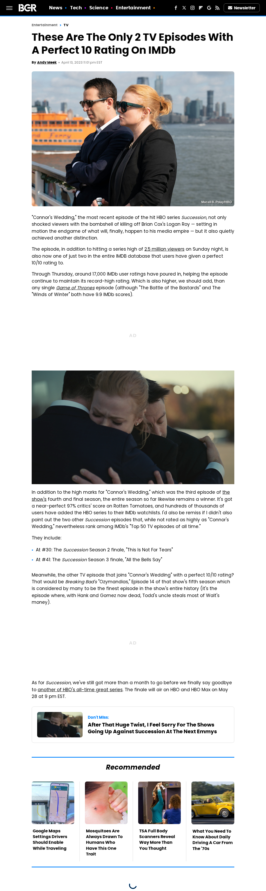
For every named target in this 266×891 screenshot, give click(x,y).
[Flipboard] (201, 8)
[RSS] (217, 8)
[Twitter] (184, 8)
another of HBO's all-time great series (80, 690)
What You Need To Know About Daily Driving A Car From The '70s (212, 839)
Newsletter (244, 7)
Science (98, 8)
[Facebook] (176, 8)
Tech (76, 8)
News (55, 8)
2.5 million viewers (164, 249)
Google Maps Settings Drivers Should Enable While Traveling (50, 839)
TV (66, 25)
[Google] (209, 8)
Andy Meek (47, 62)
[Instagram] (192, 8)
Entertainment (133, 8)
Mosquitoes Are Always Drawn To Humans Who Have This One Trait (104, 842)
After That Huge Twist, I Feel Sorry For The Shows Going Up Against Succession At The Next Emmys (152, 728)
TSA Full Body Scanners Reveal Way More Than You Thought (157, 839)
